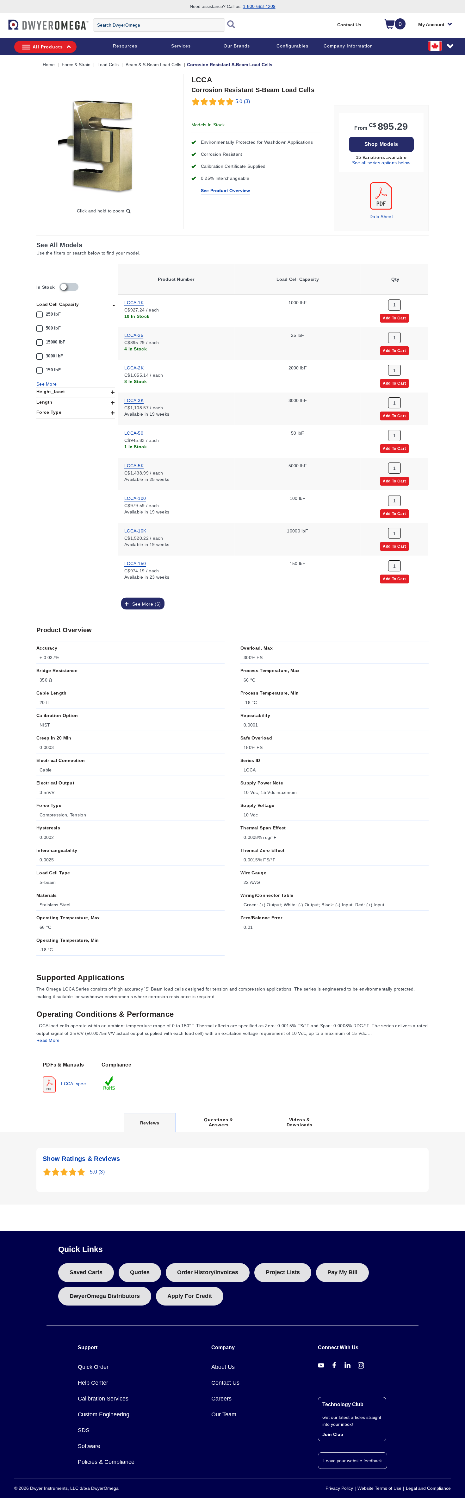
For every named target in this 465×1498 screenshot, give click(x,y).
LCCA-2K (134, 367)
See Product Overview (225, 190)
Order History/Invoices (207, 1272)
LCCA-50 (133, 432)
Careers (221, 1398)
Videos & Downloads (300, 1122)
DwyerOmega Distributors (105, 1296)
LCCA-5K (134, 465)
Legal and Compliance (428, 1488)
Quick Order (93, 1367)
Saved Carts (86, 1272)
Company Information (348, 45)
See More (46, 384)
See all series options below (381, 162)
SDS (84, 1430)
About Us (223, 1367)
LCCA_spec (73, 1083)
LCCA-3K (134, 400)
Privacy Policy (339, 1488)
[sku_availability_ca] (68, 287)
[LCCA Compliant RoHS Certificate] (109, 1082)
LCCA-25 (133, 334)
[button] (441, 46)
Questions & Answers (218, 1122)
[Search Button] (231, 25)
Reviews (149, 1126)
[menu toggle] (27, 46)
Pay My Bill (342, 1272)
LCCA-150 (135, 563)
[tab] (65, 1076)
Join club (332, 1434)
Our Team (223, 1414)
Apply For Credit (189, 1296)
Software (89, 1446)
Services (181, 45)
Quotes (140, 1272)
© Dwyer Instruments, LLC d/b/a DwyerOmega (66, 1488)
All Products (48, 46)
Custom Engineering (103, 1414)
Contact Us (349, 24)
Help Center (93, 1383)
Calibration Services (103, 1398)
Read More (48, 1040)
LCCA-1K (134, 302)
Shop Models (381, 144)
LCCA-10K (135, 530)
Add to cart (394, 318)
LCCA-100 (135, 497)
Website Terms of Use (379, 1488)
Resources (125, 45)
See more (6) (145, 603)
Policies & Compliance (106, 1462)
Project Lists (283, 1272)
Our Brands (237, 45)
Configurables (292, 45)
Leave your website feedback (352, 1460)
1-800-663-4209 (259, 6)
